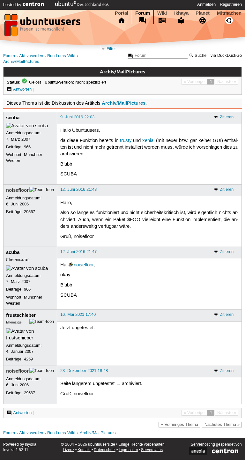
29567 (29, 211)
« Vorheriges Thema (179, 424)
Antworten (22, 89)
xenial (148, 141)
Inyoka (30, 444)
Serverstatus (152, 450)
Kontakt (84, 450)
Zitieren (227, 117)
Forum (142, 13)
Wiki (162, 13)
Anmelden (206, 4)
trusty (126, 141)
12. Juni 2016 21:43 (78, 189)
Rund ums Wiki (61, 56)
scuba (12, 118)
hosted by (13, 4)
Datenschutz (104, 450)
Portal (121, 13)
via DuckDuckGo (226, 55)
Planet (203, 13)
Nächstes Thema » (222, 424)
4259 (28, 359)
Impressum (128, 450)
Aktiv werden (31, 56)
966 (27, 147)
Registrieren (231, 4)
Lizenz (68, 450)
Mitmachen (229, 13)
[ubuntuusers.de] (43, 27)
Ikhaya (181, 13)
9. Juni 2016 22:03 (77, 117)
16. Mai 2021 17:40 (78, 314)
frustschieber (21, 315)
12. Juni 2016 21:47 (78, 251)
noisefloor (17, 190)
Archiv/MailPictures (21, 61)
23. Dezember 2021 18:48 (84, 370)
